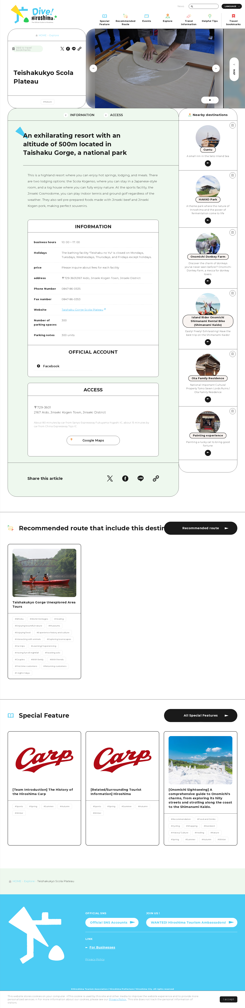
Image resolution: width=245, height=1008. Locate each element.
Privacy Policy (118, 999)
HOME (43, 35)
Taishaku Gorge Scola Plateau (82, 309)
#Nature (47, 102)
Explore (54, 35)
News (181, 6)
